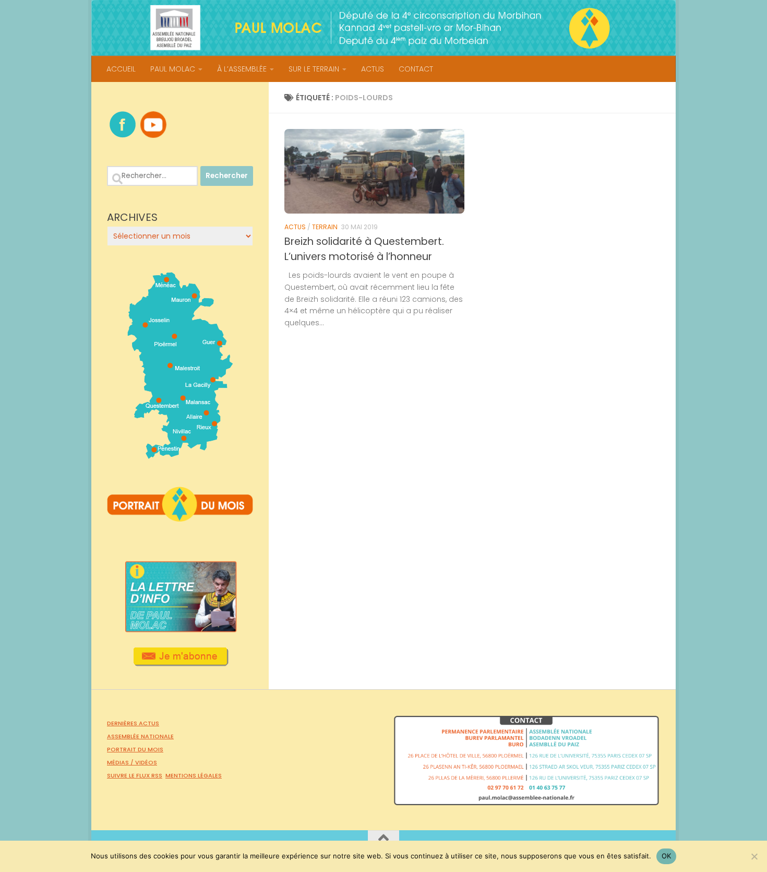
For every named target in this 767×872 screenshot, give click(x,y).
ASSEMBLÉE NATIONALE (140, 736)
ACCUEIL (121, 69)
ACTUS (372, 69)
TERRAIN (325, 226)
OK (667, 856)
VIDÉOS (146, 762)
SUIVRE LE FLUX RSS (134, 775)
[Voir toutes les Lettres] (180, 629)
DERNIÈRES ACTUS (133, 723)
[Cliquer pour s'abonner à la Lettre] (180, 662)
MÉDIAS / (121, 762)
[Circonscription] (180, 454)
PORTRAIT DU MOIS (135, 749)
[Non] (754, 856)
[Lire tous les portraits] (180, 517)
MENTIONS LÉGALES (193, 775)
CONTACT (416, 69)
